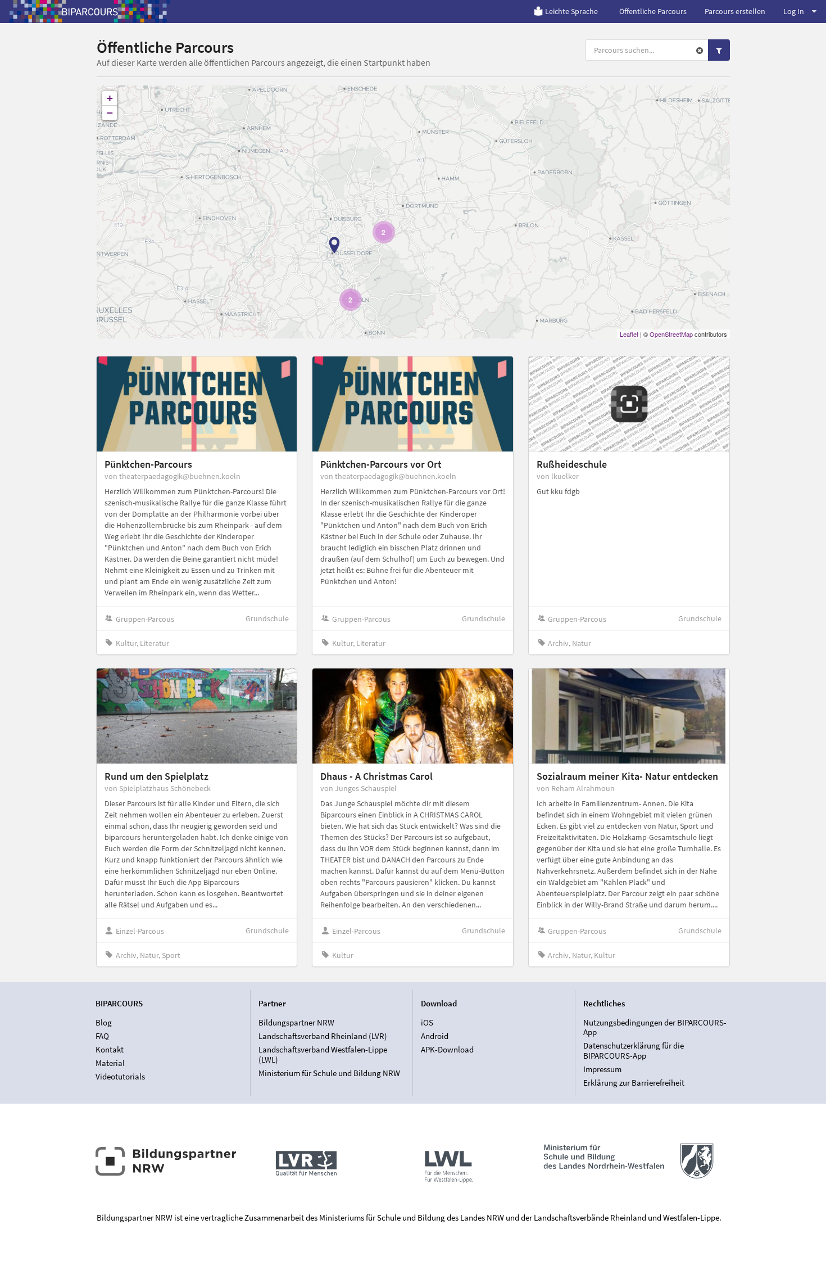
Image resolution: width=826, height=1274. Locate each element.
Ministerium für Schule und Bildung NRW (329, 1073)
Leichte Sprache (571, 11)
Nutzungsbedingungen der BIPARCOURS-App (655, 1028)
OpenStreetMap (671, 333)
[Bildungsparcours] (90, 11)
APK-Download (447, 1049)
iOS (427, 1023)
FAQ (102, 1036)
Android (434, 1036)
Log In (793, 11)
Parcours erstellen (735, 11)
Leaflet (629, 333)
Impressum (602, 1069)
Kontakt (110, 1049)
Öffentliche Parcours (653, 11)
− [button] (110, 113)
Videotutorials (120, 1076)
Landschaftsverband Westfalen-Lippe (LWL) (322, 1054)
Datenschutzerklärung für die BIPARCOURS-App (633, 1050)
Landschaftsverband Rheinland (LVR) (322, 1036)
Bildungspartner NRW (296, 1023)
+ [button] (110, 98)
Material (110, 1063)
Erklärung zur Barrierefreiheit (633, 1082)
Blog (104, 1023)
